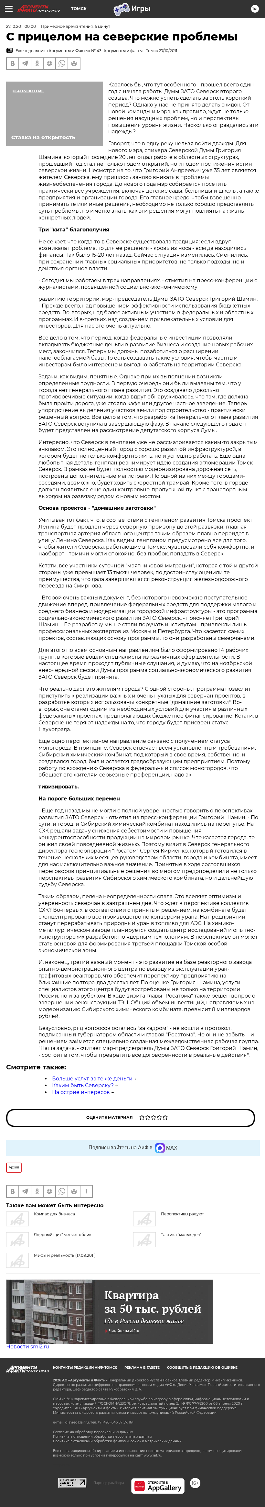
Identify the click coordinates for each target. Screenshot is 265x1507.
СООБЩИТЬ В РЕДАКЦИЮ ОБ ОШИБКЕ (202, 1368)
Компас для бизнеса (54, 1213)
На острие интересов (81, 1092)
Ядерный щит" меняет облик (62, 1234)
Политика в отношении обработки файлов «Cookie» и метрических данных (117, 1441)
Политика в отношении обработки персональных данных (102, 1436)
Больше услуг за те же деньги (92, 1079)
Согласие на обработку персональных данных (93, 1432)
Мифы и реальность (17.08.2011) (65, 1255)
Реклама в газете (142, 1368)
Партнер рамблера (108, 1483)
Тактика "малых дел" (181, 1234)
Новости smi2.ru (27, 1347)
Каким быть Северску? (83, 1085)
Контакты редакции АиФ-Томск (85, 1368)
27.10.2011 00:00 (21, 26)
